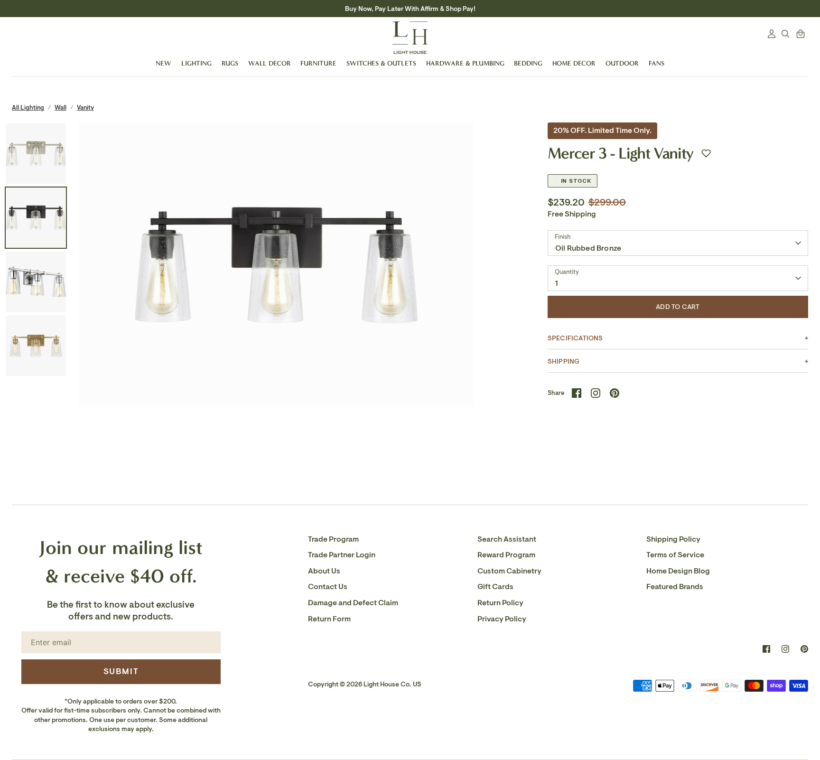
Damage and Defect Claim (353, 603)
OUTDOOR (622, 63)
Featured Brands (674, 587)
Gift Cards (495, 587)
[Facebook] (766, 648)
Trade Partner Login (341, 555)
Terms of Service (675, 555)
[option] (276, 319)
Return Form (329, 619)
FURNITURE (318, 63)
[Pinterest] (804, 648)
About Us (324, 571)
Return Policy (500, 603)
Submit (121, 671)
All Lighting (28, 107)
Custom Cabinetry (509, 571)
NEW (163, 63)
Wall (60, 107)
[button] (706, 153)
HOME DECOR (574, 63)
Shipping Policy (673, 539)
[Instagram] (785, 648)
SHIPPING (564, 361)
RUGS (230, 63)
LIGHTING (196, 63)
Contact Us (327, 587)
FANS (656, 63)
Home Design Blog (678, 571)
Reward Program (506, 555)
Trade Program (333, 539)
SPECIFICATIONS (575, 338)
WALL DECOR (269, 63)
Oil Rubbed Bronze (588, 248)
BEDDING (528, 63)
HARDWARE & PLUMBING (465, 63)
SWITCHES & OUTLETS (381, 63)
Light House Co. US (392, 684)
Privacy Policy (501, 619)
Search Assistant (506, 539)
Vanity (85, 107)
